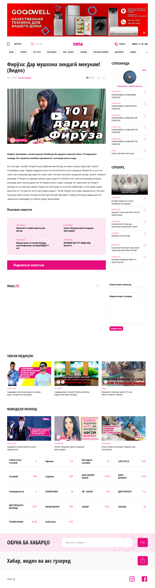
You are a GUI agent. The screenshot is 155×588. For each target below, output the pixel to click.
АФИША (133, 52)
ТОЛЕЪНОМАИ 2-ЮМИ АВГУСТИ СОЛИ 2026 (124, 119)
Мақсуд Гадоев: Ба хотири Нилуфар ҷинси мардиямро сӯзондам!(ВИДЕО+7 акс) (32, 245)
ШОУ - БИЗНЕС (68, 52)
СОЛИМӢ (83, 52)
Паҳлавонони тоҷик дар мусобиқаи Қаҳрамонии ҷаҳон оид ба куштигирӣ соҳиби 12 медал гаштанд (124, 225)
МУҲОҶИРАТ (52, 52)
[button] (56, 116)
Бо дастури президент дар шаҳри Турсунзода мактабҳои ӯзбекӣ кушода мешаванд (125, 249)
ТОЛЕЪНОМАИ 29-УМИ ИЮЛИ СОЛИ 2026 (124, 96)
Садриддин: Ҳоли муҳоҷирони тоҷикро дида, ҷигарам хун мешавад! (24, 393)
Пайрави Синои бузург (121, 235)
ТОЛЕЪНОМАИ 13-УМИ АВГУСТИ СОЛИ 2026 (125, 131)
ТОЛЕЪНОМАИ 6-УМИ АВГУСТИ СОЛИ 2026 (124, 107)
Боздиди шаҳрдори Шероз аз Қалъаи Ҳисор (124, 260)
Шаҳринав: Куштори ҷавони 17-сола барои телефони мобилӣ (117, 393)
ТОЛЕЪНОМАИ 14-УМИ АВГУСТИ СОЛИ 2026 (125, 142)
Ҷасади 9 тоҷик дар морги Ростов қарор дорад (126, 213)
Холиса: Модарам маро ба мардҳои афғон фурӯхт (79, 229)
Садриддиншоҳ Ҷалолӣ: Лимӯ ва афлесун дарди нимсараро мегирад (72, 393)
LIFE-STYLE (37, 52)
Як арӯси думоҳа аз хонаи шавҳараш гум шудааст (122, 202)
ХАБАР (11, 52)
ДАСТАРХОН (119, 52)
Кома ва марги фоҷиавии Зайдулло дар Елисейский (118, 448)
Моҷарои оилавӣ (100, 52)
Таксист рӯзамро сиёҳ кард (123, 153)
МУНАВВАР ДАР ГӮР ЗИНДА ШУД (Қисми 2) (77, 244)
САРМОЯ (23, 52)
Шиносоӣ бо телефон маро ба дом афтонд (30, 229)
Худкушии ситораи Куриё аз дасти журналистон (21, 448)
